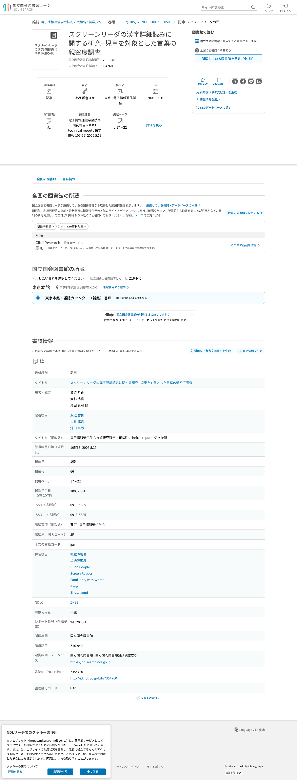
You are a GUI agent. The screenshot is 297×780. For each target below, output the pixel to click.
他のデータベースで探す (215, 107)
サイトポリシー (156, 767)
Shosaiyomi (79, 592)
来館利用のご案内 (114, 287)
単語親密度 (78, 560)
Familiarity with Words (87, 579)
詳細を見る (154, 125)
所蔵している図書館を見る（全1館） (228, 58)
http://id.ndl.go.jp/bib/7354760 (93, 678)
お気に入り (203, 83)
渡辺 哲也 (77, 415)
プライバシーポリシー (128, 767)
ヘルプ (268, 11)
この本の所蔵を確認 (243, 245)
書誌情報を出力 (210, 99)
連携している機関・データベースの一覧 (171, 205)
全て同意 (92, 772)
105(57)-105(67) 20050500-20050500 (144, 21)
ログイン (285, 11)
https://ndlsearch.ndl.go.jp (90, 661)
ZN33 (74, 602)
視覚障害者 (78, 554)
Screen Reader (81, 573)
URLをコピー (219, 83)
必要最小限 (60, 772)
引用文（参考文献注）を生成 (218, 92)
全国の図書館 (46, 178)
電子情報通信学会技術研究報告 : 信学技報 (71, 21)
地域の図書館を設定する (243, 213)
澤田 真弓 (77, 427)
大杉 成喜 (77, 421)
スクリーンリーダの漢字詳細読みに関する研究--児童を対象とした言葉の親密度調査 (131, 382)
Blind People (80, 566)
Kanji (74, 586)
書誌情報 (68, 178)
